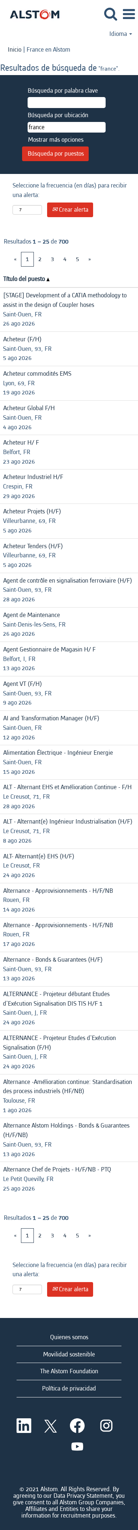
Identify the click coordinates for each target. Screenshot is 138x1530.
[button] (129, 15)
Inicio (14, 49)
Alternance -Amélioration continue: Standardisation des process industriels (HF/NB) (67, 1086)
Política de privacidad (69, 1388)
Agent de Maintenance (31, 615)
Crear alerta (72, 209)
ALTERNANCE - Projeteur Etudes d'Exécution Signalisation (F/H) (59, 1042)
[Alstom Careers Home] (32, 14)
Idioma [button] (118, 34)
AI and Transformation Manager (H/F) (51, 718)
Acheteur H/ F (21, 442)
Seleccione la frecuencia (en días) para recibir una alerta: (70, 190)
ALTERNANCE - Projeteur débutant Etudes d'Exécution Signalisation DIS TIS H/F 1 (56, 998)
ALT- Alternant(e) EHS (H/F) (38, 856)
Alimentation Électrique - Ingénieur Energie (58, 752)
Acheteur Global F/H (29, 408)
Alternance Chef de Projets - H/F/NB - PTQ (57, 1169)
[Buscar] (110, 14)
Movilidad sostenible (69, 1354)
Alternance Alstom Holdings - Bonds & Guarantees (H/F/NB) (66, 1130)
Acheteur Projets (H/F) (32, 511)
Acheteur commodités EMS (37, 373)
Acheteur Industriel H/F (33, 477)
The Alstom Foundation (69, 1371)
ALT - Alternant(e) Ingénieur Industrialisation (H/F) (67, 821)
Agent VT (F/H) (22, 683)
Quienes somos (69, 1337)
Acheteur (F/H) (22, 339)
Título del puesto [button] (24, 278)
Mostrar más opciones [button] (56, 139)
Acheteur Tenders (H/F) (33, 546)
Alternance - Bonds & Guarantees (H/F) (53, 959)
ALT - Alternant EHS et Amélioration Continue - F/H (67, 787)
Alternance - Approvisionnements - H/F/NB (58, 890)
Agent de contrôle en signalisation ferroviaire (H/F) (67, 580)
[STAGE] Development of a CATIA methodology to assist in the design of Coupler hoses (65, 300)
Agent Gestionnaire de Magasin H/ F (49, 649)
